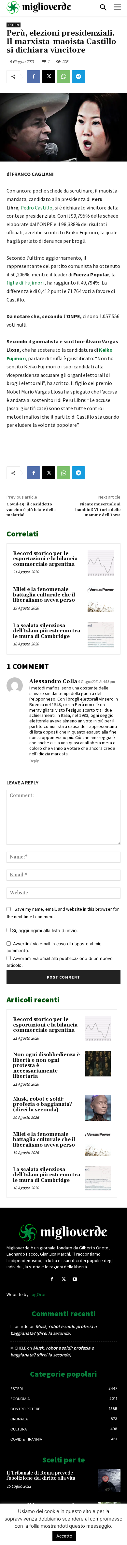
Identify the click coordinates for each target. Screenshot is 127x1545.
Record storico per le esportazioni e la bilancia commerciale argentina (45, 558)
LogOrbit (38, 1294)
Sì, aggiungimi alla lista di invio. (44, 930)
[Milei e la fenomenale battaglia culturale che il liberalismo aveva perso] (101, 599)
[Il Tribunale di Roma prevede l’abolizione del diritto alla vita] (109, 1480)
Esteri (13, 25)
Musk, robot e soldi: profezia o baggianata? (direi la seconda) (42, 1104)
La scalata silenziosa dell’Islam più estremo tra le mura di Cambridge (46, 631)
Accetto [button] (64, 1535)
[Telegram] (78, 76)
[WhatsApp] (63, 76)
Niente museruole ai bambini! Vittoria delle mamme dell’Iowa (97, 510)
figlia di (15, 282)
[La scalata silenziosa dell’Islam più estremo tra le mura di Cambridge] (101, 635)
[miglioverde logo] (39, 7)
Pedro (28, 207)
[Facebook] (33, 76)
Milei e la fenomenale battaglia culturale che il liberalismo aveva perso (44, 594)
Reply (34, 761)
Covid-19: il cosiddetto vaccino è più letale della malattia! (31, 510)
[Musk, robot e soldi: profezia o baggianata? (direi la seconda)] (98, 1108)
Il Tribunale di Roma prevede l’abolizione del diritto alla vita (41, 1476)
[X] (48, 76)
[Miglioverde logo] (63, 1233)
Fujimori (34, 282)
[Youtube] (75, 1279)
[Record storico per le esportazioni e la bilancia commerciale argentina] (101, 563)
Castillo (43, 207)
